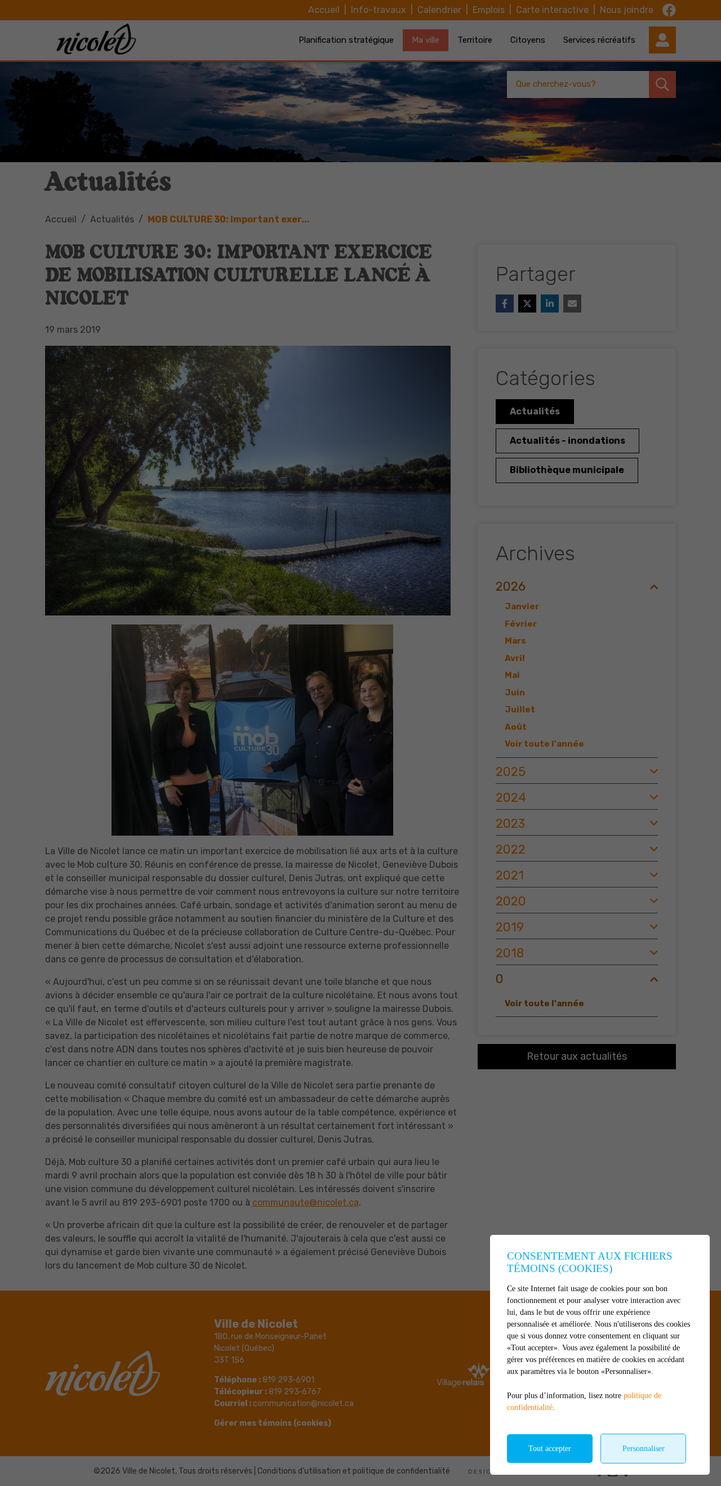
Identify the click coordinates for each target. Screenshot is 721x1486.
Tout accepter (549, 1448)
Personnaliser (643, 1448)
